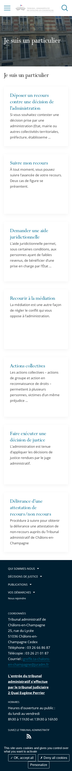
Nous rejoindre (17, 598)
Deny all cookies (55, 758)
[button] (65, 7)
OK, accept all (23, 758)
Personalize (38, 765)
